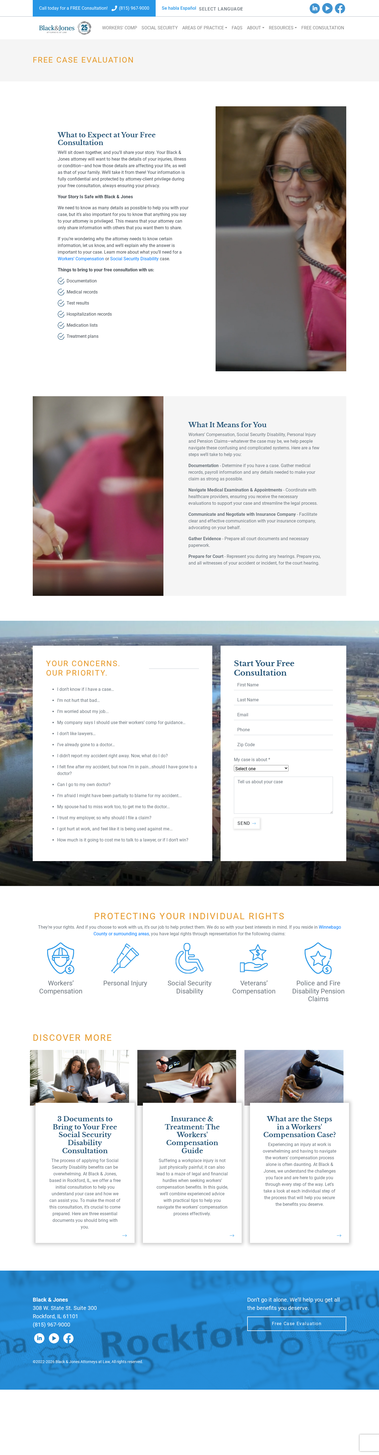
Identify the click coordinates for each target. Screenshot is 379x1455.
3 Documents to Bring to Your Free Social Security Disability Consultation (85, 1135)
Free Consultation (322, 27)
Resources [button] (281, 27)
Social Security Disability (134, 258)
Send (244, 823)
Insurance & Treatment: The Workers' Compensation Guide (192, 1135)
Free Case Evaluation (297, 1323)
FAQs (237, 27)
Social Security (160, 27)
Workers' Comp (119, 27)
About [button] (254, 27)
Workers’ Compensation (81, 258)
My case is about (252, 759)
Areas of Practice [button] (203, 27)
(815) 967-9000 (51, 1324)
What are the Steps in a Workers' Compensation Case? (299, 1127)
